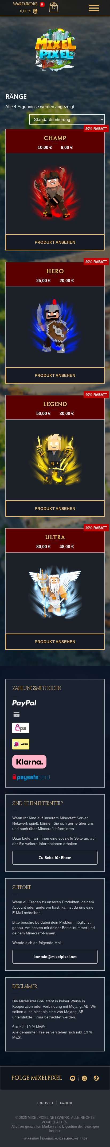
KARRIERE (66, 1103)
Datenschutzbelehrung (60, 1138)
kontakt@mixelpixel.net (55, 957)
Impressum (31, 1138)
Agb (85, 1138)
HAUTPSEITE (45, 1103)
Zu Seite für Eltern (55, 857)
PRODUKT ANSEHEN (55, 242)
